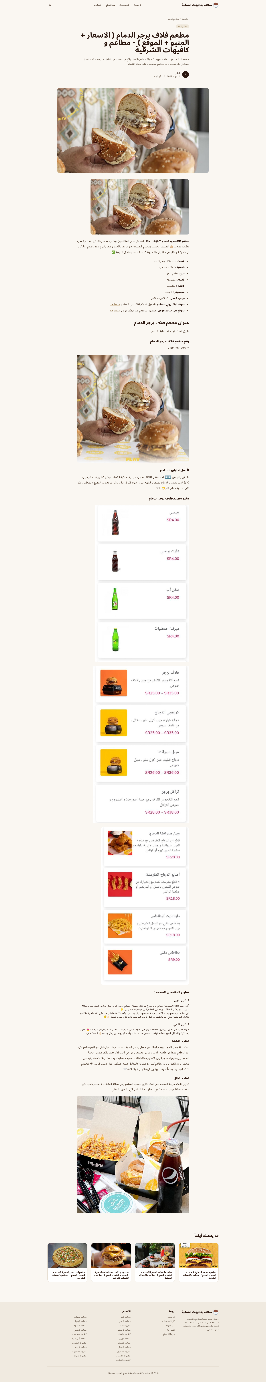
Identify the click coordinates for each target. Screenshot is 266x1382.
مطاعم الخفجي (80, 1329)
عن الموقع (110, 4)
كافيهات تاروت (80, 1355)
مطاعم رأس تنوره (79, 1338)
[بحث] (50, 5)
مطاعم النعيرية (80, 1325)
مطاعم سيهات (80, 1317)
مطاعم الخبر (125, 1317)
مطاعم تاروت (81, 1347)
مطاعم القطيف (124, 1342)
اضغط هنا (115, 304)
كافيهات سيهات (80, 1334)
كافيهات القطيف (123, 1360)
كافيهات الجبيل (124, 1351)
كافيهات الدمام (124, 1334)
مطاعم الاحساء (124, 1329)
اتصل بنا (97, 4)
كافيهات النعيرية (80, 1351)
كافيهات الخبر (125, 1325)
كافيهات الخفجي (79, 1342)
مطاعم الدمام (173, 19)
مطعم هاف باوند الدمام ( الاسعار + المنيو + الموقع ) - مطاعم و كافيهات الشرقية (155, 1275)
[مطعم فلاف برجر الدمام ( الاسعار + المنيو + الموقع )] (133, 207)
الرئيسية (137, 4)
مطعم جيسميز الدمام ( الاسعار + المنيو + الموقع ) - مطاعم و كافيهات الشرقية (199, 1275)
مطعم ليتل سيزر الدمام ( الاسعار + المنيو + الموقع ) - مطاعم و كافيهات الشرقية (68, 1275)
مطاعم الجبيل (125, 1338)
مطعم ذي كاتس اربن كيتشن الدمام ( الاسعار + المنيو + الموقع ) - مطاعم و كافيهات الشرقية (111, 1275)
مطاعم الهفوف (80, 1321)
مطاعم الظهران (124, 1347)
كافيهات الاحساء (124, 1355)
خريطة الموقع (169, 1334)
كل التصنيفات (168, 1321)
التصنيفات (124, 4)
